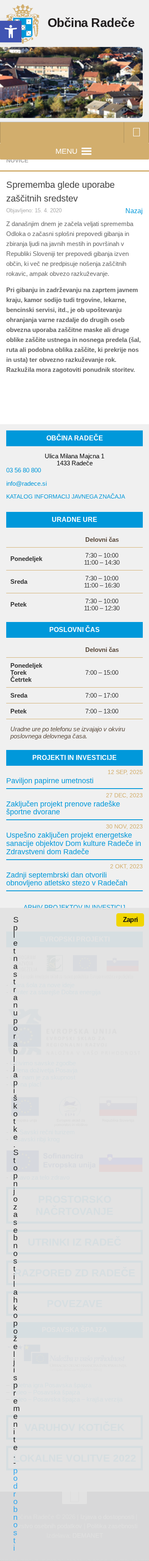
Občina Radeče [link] (91, 22)
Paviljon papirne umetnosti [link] (50, 781)
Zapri (130, 919)
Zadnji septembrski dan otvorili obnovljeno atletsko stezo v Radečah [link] (66, 879)
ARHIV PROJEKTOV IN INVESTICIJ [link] (74, 907)
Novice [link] (17, 160)
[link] (11, 31)
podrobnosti (15, 1509)
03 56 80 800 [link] (23, 470)
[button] (66, 151)
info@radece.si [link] (26, 483)
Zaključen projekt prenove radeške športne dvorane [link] (63, 808)
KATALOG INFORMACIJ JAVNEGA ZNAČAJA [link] (65, 496)
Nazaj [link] (134, 210)
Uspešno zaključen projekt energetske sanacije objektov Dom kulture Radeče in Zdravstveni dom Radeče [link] (73, 843)
